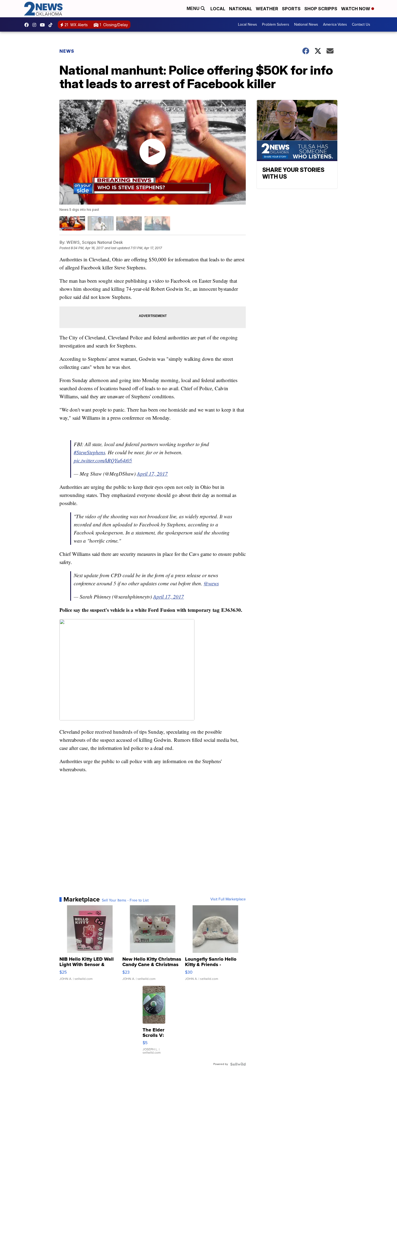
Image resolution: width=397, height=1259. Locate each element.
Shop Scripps (320, 8)
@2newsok (52, 25)
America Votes (335, 24)
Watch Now (356, 8)
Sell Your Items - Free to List (125, 900)
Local (217, 8)
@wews (211, 583)
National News (306, 24)
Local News (247, 24)
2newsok (35, 25)
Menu (194, 8)
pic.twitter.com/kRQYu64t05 (103, 460)
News (66, 51)
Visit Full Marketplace (228, 899)
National (240, 8)
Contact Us (361, 24)
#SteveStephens (89, 452)
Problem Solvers (275, 24)
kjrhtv (27, 25)
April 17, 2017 (152, 473)
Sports (291, 8)
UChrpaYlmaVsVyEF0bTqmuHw (44, 25)
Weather (267, 8)
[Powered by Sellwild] (238, 1064)
